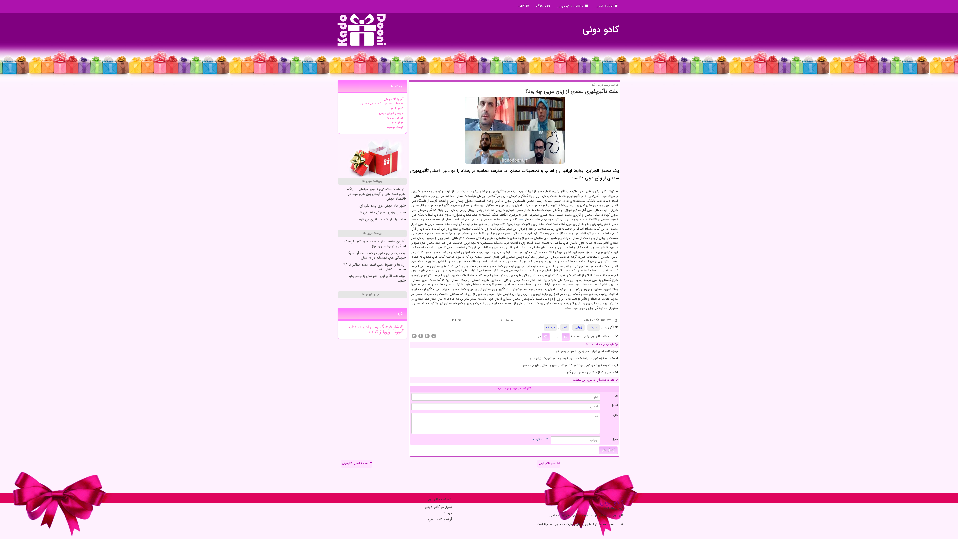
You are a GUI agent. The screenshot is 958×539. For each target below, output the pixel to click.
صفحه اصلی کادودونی (356, 463)
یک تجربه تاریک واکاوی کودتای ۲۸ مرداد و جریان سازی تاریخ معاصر (570, 365)
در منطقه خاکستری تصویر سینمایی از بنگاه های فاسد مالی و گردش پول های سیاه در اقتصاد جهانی (376, 194)
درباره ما (445, 513)
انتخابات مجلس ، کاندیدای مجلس (381, 103)
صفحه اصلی (605, 6)
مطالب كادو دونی (571, 6)
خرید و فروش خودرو (391, 113)
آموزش (396, 332)
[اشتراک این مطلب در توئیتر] (414, 336)
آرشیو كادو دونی (440, 520)
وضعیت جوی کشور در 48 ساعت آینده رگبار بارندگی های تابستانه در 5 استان (375, 256)
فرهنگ (541, 6)
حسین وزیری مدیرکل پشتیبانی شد (381, 212)
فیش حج (397, 122)
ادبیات (593, 327)
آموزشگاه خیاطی (393, 99)
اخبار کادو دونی (548, 463)
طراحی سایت (395, 118)
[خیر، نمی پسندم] (546, 337)
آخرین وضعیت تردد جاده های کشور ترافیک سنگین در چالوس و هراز (374, 244)
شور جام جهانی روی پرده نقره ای (382, 206)
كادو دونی (600, 27)
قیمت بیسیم (395, 127)
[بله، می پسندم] (566, 337)
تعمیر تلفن (396, 108)
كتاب (373, 332)
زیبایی (578, 327)
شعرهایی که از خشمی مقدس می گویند (590, 372)
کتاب (522, 6)
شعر (520, 219)
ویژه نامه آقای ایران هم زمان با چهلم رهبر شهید (585, 351)
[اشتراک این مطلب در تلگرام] (433, 336)
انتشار (397, 327)
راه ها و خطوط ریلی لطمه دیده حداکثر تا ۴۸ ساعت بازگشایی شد (374, 267)
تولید (352, 327)
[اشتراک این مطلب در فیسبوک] (420, 336)
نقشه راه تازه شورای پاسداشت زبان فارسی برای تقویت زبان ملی (573, 358)
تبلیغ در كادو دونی (438, 507)
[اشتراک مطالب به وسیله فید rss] (427, 336)
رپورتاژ (384, 332)
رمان (373, 327)
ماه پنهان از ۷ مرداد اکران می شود (382, 219)
